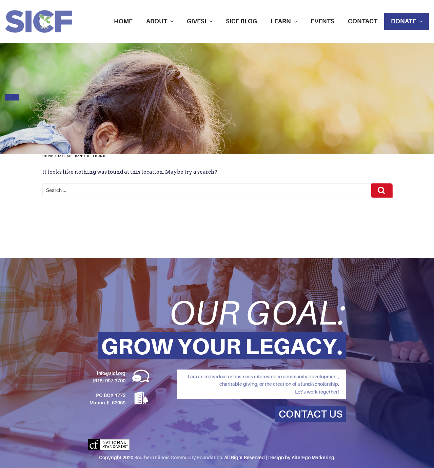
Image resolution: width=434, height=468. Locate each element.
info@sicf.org (111, 373)
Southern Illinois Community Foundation (178, 457)
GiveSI (196, 21)
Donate (403, 21)
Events (322, 21)
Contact (362, 21)
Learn (281, 21)
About (156, 21)
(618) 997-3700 (109, 380)
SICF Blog (241, 21)
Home (123, 21)
